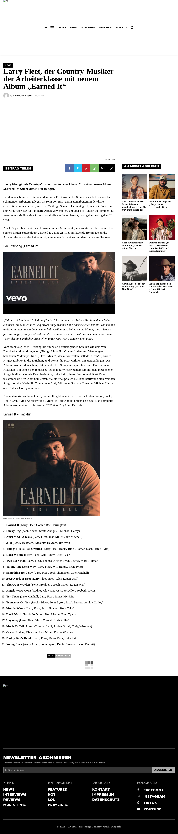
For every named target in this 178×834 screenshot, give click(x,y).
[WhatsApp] (94, 168)
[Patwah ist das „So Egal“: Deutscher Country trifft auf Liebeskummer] (162, 227)
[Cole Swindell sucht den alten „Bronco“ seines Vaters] (134, 227)
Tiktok (150, 803)
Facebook (154, 790)
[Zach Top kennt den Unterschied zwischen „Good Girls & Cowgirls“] (162, 268)
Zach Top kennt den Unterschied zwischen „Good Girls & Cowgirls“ (161, 287)
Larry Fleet (63, 656)
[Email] (103, 168)
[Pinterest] (86, 168)
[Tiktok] (138, 802)
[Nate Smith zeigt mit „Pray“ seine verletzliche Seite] (162, 186)
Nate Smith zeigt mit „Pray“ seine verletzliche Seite (160, 204)
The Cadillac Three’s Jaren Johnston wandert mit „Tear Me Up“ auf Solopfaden (134, 205)
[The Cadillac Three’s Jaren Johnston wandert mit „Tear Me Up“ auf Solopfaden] (134, 186)
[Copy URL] (111, 168)
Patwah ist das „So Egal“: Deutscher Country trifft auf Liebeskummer (159, 246)
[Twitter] (78, 168)
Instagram (154, 796)
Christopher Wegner (22, 95)
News (8, 65)
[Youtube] (138, 809)
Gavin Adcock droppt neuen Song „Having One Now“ (133, 286)
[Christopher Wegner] (6, 95)
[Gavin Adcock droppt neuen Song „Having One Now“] (134, 268)
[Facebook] (69, 168)
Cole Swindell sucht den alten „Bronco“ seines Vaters (132, 245)
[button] (132, 27)
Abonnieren (163, 770)
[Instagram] (138, 796)
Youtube (152, 809)
